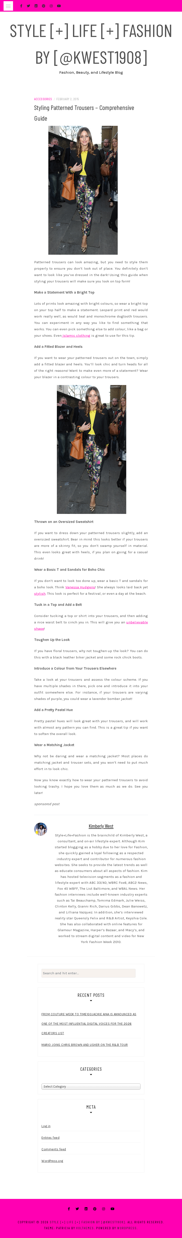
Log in (45, 1126)
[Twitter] (77, 1209)
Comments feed (53, 1149)
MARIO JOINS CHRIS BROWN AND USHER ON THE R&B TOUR (84, 1045)
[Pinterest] (94, 1209)
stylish (40, 593)
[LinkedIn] (86, 1209)
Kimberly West (101, 826)
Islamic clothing (76, 335)
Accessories (43, 99)
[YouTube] (112, 1209)
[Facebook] (69, 1209)
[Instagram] (103, 1209)
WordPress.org (52, 1161)
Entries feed (50, 1137)
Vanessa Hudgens (80, 587)
